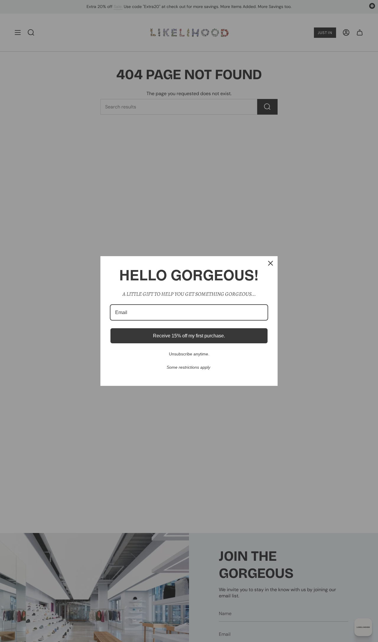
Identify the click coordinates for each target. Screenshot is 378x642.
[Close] (270, 263)
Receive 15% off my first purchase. (189, 335)
